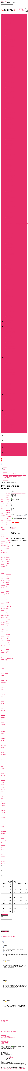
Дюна (7, 538)
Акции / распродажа (11, 226)
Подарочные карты (10, 349)
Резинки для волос (10, 197)
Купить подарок (21, 8)
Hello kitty (8, 322)
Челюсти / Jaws (9, 285)
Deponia (8, 300)
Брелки (7, 413)
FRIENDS (8, 499)
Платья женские (10, 82)
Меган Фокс (9, 325)
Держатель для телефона (9, 125)
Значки (7, 213)
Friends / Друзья (9, 231)
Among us (8, 636)
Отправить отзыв (4, 931)
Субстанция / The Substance (10, 282)
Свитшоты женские (10, 59)
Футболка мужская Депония (7, 937)
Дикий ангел (9, 243)
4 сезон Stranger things (2, 525)
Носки (7, 139)
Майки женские (10, 135)
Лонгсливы (8, 362)
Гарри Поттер (9, 274)
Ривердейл (8, 507)
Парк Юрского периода (9, 262)
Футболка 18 (9, 429)
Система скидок (4, 1043)
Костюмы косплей (10, 31)
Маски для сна (9, 137)
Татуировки (9, 153)
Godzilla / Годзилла (10, 276)
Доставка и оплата (5, 1041)
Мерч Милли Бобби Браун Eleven (3, 548)
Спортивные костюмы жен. (3, 664)
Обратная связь (4, 1044)
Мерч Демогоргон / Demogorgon (10, 173)
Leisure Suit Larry (10, 310)
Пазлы (7, 207)
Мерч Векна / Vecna (10, 156)
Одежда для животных (9, 141)
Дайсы (7, 358)
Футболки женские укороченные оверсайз (10, 51)
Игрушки (8, 127)
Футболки (8, 361)
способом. (3, 1051)
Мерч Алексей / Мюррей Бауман (10, 178)
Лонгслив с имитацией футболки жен (9, 116)
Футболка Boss (9, 427)
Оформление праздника (9, 218)
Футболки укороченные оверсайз (9, 389)
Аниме (13, 18)
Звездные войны (10, 278)
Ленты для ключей (10, 130)
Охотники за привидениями (9, 260)
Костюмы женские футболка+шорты (10, 68)
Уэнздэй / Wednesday (8, 239)
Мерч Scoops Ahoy (10, 190)
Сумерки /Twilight (10, 284)
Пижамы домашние (10, 83)
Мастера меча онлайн (9, 295)
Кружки (8, 200)
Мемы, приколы (10, 424)
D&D (8, 22)
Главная (5, 467)
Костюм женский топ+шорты (10, 71)
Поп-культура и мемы (8, 419)
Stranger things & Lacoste (2, 536)
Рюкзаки (8, 198)
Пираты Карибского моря (8, 574)
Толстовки (8, 364)
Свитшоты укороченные (9, 384)
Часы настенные (10, 155)
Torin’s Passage (9, 315)
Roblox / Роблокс (10, 316)
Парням (2, 23)
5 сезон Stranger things (2, 852)
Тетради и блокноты (11, 205)
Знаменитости (4, 20)
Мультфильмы (7, 19)
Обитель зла (9, 280)
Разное (7, 663)
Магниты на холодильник (9, 212)
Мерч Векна (3, 703)
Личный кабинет (4, 1)
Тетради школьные (10, 331)
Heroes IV (8, 634)
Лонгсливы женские (8, 57)
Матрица (8, 270)
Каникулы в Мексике (9, 250)
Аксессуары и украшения (9, 123)
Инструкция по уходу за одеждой (8, 1031)
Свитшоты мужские (10, 94)
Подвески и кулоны (10, 414)
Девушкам (12, 22)
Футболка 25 (9, 430)
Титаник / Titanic (10, 269)
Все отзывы (3, 1021)
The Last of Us (9, 320)
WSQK (7, 34)
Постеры (8, 146)
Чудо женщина (9, 275)
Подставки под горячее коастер (9, 145)
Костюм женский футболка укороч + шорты (10, 65)
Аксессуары (3, 861)
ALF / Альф (9, 242)
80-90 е (7, 420)
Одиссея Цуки (9, 305)
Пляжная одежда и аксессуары (3, 773)
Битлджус (8, 268)
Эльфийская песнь (10, 291)
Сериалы (5, 18)
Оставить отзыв (4, 914)
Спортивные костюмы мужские (10, 103)
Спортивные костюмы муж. (3, 685)
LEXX (7, 518)
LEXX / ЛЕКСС (10, 241)
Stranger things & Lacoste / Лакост (10, 89)
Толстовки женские (10, 62)
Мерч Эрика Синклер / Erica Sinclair (10, 185)
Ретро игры (8, 426)
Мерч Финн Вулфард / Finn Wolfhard (9, 159)
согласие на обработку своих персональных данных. (13, 1068)
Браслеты (8, 411)
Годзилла (8, 550)
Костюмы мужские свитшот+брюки (10, 100)
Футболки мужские (10, 91)
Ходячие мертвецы (10, 244)
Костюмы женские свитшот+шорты (10, 73)
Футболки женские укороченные (10, 48)
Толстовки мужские (10, 96)
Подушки (2, 784)
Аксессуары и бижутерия (9, 410)
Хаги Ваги (8, 638)
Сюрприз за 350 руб (10, 222)
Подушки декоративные (9, 215)
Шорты (8, 392)
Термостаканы (9, 201)
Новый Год (3, 863)
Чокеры (8, 418)
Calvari (7, 108)
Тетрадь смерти (9, 289)
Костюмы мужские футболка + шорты (10, 98)
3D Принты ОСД (10, 118)
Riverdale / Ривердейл (8, 235)
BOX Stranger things (10, 30)
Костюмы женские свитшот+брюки (10, 75)
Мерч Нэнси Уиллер (11, 138)
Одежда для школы (10, 346)
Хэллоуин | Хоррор (10, 328)
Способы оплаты (4, 1040)
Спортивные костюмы (9, 368)
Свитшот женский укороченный (10, 61)
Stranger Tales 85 (10, 36)
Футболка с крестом (10, 431)
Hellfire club (8, 33)
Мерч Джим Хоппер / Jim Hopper (10, 176)
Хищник (8, 271)
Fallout (7, 245)
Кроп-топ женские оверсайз (2, 580)
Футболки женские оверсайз (3, 569)
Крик (7, 544)
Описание (13, 527)
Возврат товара (4, 1042)
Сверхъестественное (11, 253)
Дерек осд (8, 45)
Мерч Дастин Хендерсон (3, 722)
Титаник (7, 557)
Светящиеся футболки (9, 149)
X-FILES (8, 501)
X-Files (7, 232)
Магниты (8, 344)
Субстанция (8, 586)
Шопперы (8, 193)
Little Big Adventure (10, 314)
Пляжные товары (10, 143)
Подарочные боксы (10, 348)
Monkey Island (9, 304)
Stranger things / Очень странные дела (8, 28)
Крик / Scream (9, 258)
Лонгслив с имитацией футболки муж (9, 133)
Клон (7, 252)
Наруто (8, 288)
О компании (3, 1035)
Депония (8, 619)
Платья (2, 689)
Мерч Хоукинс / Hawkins (9, 196)
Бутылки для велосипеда (9, 203)
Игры (2, 19)
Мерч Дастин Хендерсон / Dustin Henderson (10, 170)
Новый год (8, 327)
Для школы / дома (7, 330)
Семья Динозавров (10, 254)
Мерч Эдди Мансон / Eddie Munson (10, 41)
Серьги (7, 415)
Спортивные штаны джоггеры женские (10, 78)
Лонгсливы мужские (8, 93)
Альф (7, 514)
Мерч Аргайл (9, 167)
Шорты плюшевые (10, 393)
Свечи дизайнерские (9, 151)
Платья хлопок (9, 379)
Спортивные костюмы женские (10, 80)
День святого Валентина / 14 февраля (9, 106)
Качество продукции (5, 1036)
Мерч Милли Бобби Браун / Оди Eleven (10, 38)
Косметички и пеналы (9, 129)
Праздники (10, 20)
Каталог (5, 469)
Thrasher (8, 421)
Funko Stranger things (2, 511)
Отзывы (13, 528)
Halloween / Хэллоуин (8, 228)
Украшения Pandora (10, 154)
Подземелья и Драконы (9, 110)
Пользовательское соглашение (8, 1038)
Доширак (8, 422)
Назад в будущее (10, 279)
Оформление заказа (5, 1033)
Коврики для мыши (10, 206)
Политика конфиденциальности (8, 1037)
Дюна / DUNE (9, 257)
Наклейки (3, 824)
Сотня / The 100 (9, 233)
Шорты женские (10, 87)
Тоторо (7, 290)
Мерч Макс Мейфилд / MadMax (10, 43)
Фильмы (9, 18)
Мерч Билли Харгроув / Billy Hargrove (9, 181)
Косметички (9, 341)
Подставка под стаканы (9, 352)
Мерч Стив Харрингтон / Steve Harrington (10, 165)
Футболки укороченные (9, 386)
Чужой (7, 273)
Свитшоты (8, 363)
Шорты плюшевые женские (3, 699)
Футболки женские (10, 46)
